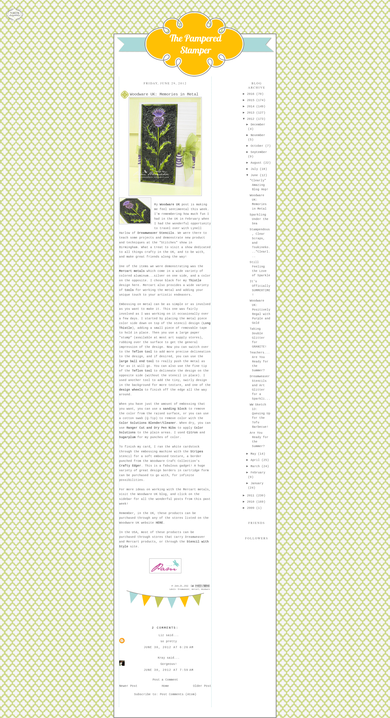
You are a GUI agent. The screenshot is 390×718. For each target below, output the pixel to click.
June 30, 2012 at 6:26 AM (169, 647)
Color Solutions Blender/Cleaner (147, 423)
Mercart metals (132, 271)
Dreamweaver (184, 589)
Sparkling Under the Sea (259, 219)
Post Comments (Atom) (178, 694)
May (254, 454)
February (258, 472)
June (255, 175)
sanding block (175, 409)
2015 (251, 100)
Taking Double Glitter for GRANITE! (258, 337)
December (258, 124)
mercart (195, 589)
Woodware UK (170, 204)
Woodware (205, 589)
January (257, 483)
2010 (251, 502)
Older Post (202, 686)
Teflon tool (141, 351)
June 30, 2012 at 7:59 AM (169, 670)
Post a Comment (165, 679)
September (259, 152)
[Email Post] (192, 586)
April (256, 460)
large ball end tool (136, 361)
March (256, 466)
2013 (251, 112)
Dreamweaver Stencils (155, 233)
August (257, 163)
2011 (251, 495)
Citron (192, 432)
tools (129, 290)
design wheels (131, 389)
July (255, 169)
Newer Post (128, 686)
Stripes (196, 451)
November (258, 135)
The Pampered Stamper (196, 44)
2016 (251, 94)
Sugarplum (127, 437)
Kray (161, 658)
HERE (159, 523)
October (258, 146)
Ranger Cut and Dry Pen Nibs (151, 428)
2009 (251, 508)
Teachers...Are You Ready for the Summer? (260, 361)
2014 (251, 106)
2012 (251, 119)
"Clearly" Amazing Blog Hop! (259, 185)
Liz (161, 635)
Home (165, 686)
